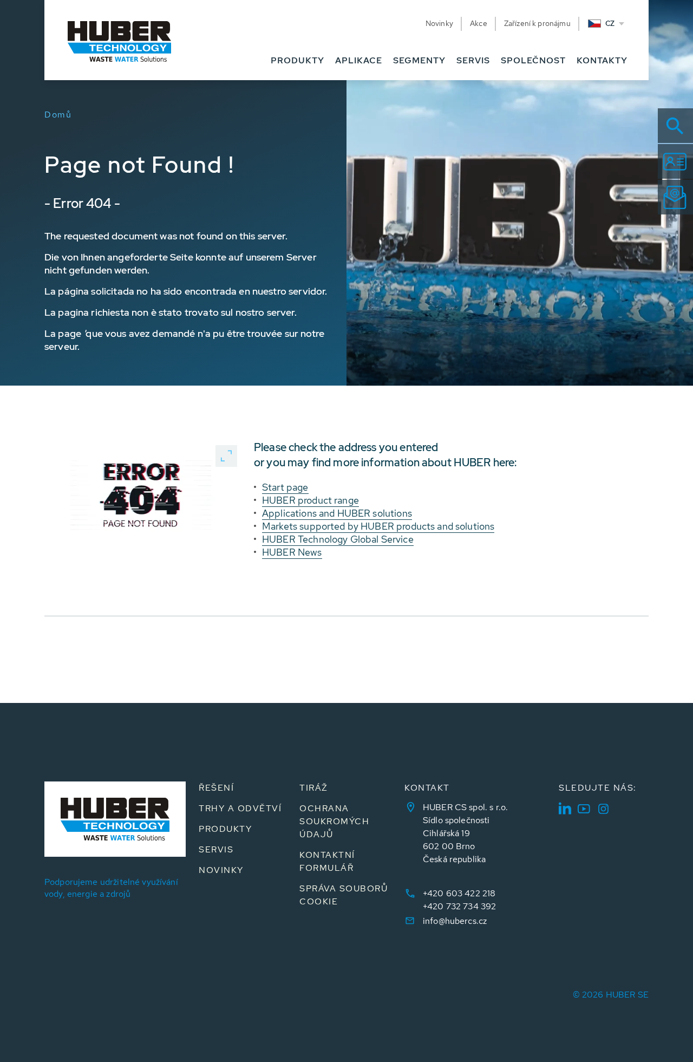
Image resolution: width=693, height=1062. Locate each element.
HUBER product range (310, 500)
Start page (285, 487)
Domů (57, 114)
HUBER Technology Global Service (338, 539)
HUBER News (292, 552)
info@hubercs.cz (455, 921)
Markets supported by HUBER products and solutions (378, 526)
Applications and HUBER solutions (337, 513)
